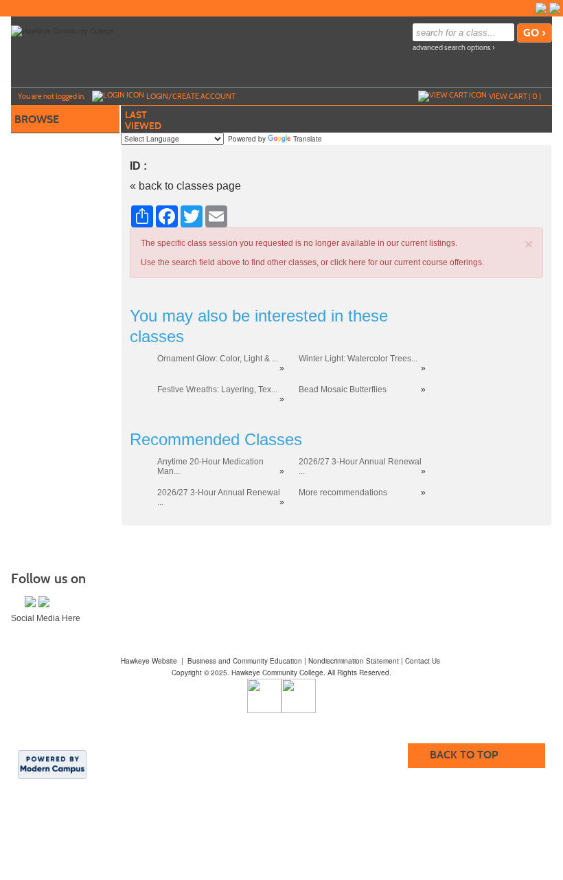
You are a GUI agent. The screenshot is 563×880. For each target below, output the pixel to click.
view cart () (515, 96)
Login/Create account (190, 96)
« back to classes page (185, 186)
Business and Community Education (244, 661)
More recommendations (343, 492)
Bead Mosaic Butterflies (343, 389)
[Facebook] (541, 8)
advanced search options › (454, 47)
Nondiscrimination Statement (353, 661)
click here (348, 262)
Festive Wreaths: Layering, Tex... (217, 389)
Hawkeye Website (149, 661)
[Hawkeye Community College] (62, 30)
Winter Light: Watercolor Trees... (358, 358)
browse (36, 119)
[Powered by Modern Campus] (52, 764)
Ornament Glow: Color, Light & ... (217, 358)
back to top (464, 754)
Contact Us (422, 661)
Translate (307, 139)
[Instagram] (554, 8)
